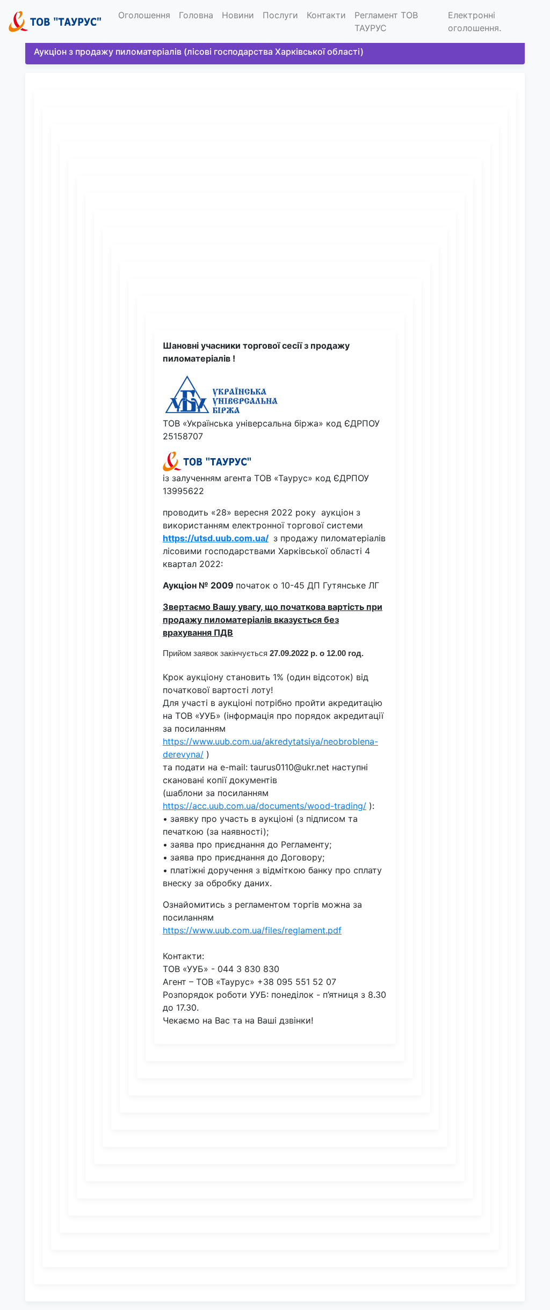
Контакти (326, 15)
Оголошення (144, 15)
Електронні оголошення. (474, 21)
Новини (238, 15)
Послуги (280, 15)
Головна (196, 15)
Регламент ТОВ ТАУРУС (386, 21)
